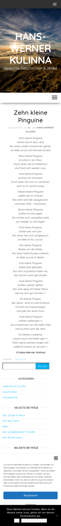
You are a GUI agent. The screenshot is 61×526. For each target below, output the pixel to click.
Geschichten (10, 391)
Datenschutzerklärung (34, 520)
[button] (56, 458)
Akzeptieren (31, 495)
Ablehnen (30, 504)
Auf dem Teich (11, 420)
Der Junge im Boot (14, 415)
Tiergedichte (20, 359)
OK (16, 520)
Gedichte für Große (14, 386)
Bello (5, 426)
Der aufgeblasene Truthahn (19, 432)
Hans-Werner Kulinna (30, 48)
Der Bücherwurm (13, 437)
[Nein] (56, 515)
